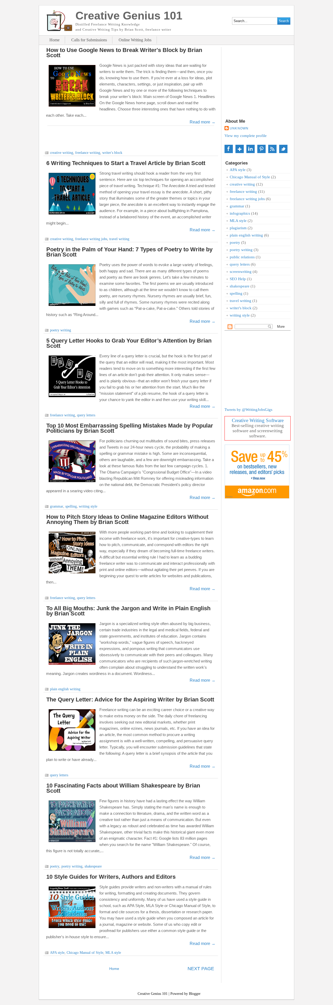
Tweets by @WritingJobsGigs (248, 409)
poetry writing (60, 330)
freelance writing (87, 153)
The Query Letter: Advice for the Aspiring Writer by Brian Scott (130, 699)
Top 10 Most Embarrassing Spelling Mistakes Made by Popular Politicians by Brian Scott (129, 428)
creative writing (61, 153)
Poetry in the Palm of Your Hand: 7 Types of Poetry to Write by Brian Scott (129, 252)
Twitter (283, 149)
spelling (71, 506)
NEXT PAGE (201, 968)
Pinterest (261, 149)
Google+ (239, 149)
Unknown (239, 128)
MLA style (113, 953)
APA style (57, 953)
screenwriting (241, 271)
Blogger (195, 994)
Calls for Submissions (89, 40)
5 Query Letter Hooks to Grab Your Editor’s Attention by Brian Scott (129, 343)
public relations (242, 257)
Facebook (229, 149)
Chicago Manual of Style (85, 953)
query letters (86, 415)
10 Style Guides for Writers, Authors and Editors (111, 876)
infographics (240, 213)
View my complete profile (246, 135)
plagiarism (238, 228)
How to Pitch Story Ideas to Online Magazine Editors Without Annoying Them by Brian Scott (127, 519)
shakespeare (93, 866)
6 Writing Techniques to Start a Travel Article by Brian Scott (125, 163)
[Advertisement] (131, 137)
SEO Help (238, 279)
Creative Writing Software (258, 420)
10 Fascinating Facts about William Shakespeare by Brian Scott (123, 788)
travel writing (119, 239)
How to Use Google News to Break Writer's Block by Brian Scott (124, 52)
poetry (54, 866)
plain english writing (65, 689)
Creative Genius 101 (153, 994)
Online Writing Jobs (135, 40)
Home (54, 40)
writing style (88, 506)
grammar (56, 506)
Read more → (202, 122)
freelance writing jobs (91, 239)
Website (272, 149)
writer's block (112, 153)
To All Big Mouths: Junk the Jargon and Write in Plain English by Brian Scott (128, 611)
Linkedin (250, 149)
